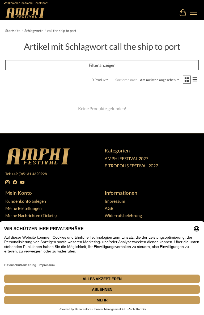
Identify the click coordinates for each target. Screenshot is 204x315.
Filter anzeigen (102, 65)
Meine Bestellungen (23, 208)
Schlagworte (33, 30)
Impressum (115, 201)
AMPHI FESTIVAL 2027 (126, 158)
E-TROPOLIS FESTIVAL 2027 (131, 165)
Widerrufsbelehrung (123, 215)
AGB (109, 208)
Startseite (12, 30)
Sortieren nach (126, 80)
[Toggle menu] (193, 12)
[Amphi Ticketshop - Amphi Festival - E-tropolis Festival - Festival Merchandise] (25, 12)
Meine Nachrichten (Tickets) (31, 215)
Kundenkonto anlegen (25, 201)
